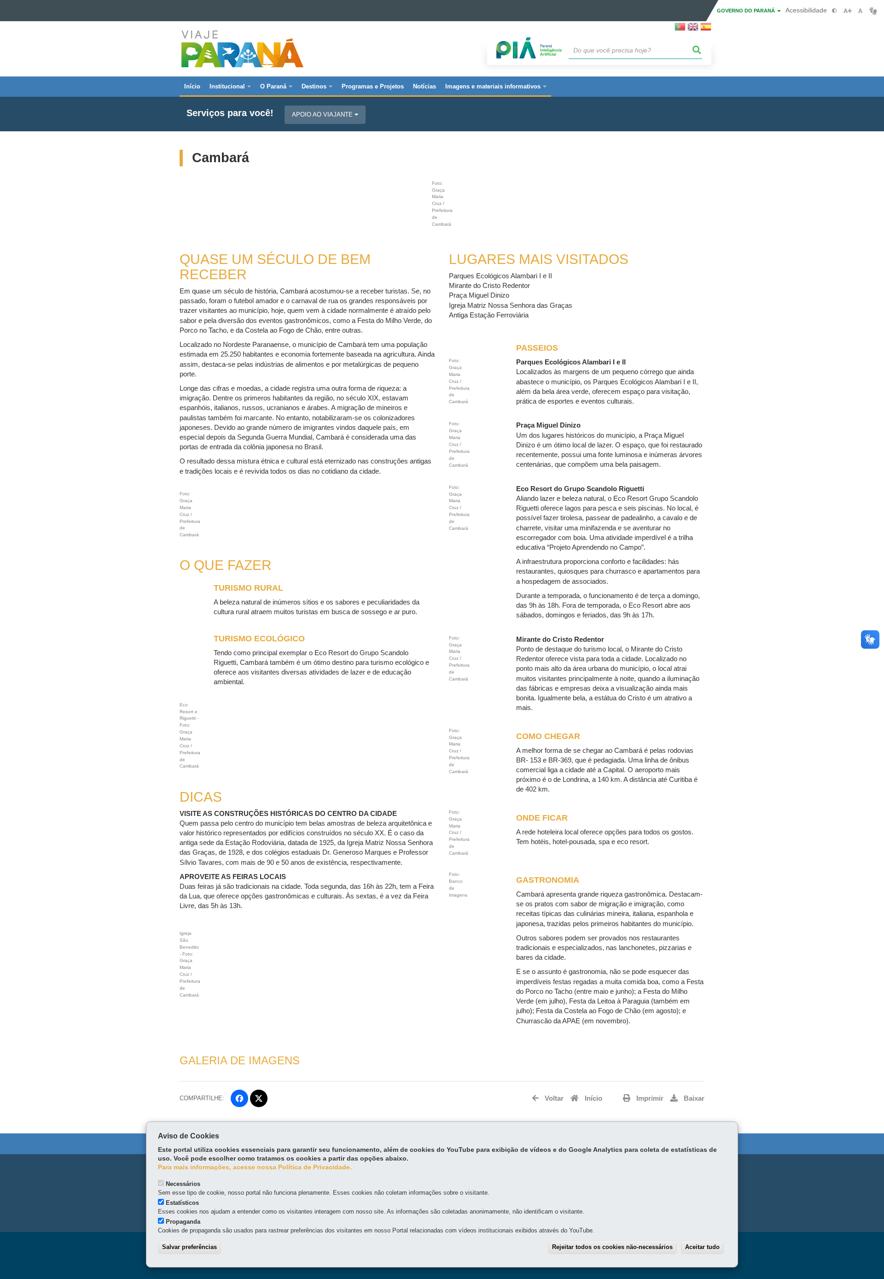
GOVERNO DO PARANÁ (746, 10)
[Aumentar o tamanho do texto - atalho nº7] (847, 11)
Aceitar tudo (702, 1247)
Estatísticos (182, 1202)
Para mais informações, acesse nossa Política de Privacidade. (255, 1167)
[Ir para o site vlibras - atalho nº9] (873, 11)
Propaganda (183, 1221)
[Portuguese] (680, 29)
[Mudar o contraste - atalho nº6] (834, 11)
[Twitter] (259, 1098)
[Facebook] (239, 1098)
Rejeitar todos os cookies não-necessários (612, 1247)
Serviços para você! (229, 113)
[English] (692, 29)
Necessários (183, 1183)
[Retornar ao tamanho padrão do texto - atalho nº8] (860, 11)
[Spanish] (705, 29)
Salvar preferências (189, 1247)
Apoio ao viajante (323, 114)
